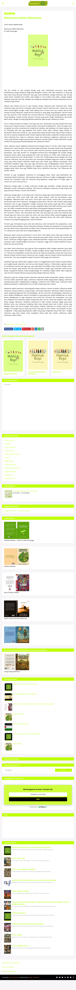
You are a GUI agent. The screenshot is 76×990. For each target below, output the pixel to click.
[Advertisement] (38, 827)
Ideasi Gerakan (9, 451)
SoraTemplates (13, 977)
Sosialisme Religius (10, 471)
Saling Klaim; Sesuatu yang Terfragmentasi (26, 734)
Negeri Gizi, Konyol (10, 374)
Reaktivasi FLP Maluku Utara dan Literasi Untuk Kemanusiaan (34, 880)
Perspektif (8, 444)
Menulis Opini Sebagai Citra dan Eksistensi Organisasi (31, 847)
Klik (38, 799)
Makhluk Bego (10, 324)
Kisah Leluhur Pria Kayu (20, 891)
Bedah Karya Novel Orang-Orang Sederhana (27, 924)
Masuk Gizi (57, 372)
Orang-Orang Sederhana (12, 468)
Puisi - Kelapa (17, 935)
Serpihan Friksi (17, 744)
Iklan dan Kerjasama (8, 967)
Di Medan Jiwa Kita (18, 913)
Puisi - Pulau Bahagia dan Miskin (23, 869)
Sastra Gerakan (9, 440)
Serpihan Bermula (18, 714)
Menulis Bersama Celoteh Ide (11, 963)
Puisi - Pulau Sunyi (18, 858)
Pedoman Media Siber (8, 971)
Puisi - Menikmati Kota (20, 946)
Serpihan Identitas (10, 464)
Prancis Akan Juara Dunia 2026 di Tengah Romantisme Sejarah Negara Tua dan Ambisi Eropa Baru (40, 903)
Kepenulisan (8, 475)
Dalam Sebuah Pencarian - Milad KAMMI (25, 491)
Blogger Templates (33, 977)
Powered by (33, 807)
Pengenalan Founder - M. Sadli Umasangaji (17, 511)
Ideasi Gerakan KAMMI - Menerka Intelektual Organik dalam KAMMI (33, 704)
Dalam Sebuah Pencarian (12, 454)
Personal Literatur (20, 324)
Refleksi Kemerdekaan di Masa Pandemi (25, 694)
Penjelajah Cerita (10, 478)
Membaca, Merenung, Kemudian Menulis (25, 684)
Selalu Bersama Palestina (21, 724)
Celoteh (7, 457)
